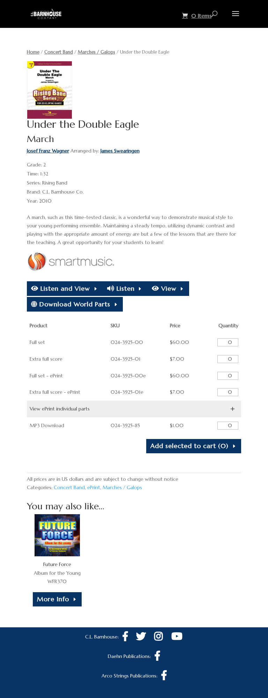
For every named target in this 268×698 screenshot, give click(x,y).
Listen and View (64, 288)
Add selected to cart (189, 446)
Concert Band (58, 52)
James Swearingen (120, 151)
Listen (124, 288)
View (168, 288)
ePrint (93, 487)
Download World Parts (73, 304)
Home (33, 52)
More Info (53, 599)
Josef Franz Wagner (48, 151)
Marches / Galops (96, 52)
